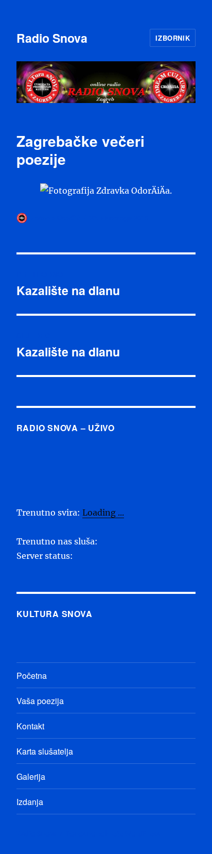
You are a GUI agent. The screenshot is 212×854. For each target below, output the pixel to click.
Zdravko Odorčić (55, 218)
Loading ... (103, 512)
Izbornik (172, 38)
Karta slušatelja (44, 751)
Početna (31, 675)
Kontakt (30, 726)
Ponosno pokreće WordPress (113, 834)
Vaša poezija (40, 701)
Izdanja (29, 802)
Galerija (30, 776)
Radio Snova (51, 37)
